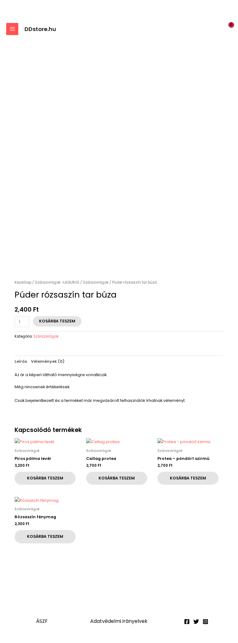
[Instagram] (205, 621)
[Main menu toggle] (12, 29)
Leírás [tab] (21, 361)
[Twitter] (196, 621)
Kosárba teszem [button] (45, 478)
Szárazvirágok (95, 282)
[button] (215, 29)
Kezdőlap (23, 282)
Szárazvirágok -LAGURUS (57, 282)
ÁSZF (42, 621)
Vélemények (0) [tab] (47, 361)
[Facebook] (187, 621)
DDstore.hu (40, 29)
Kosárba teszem (57, 321)
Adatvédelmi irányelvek (119, 621)
